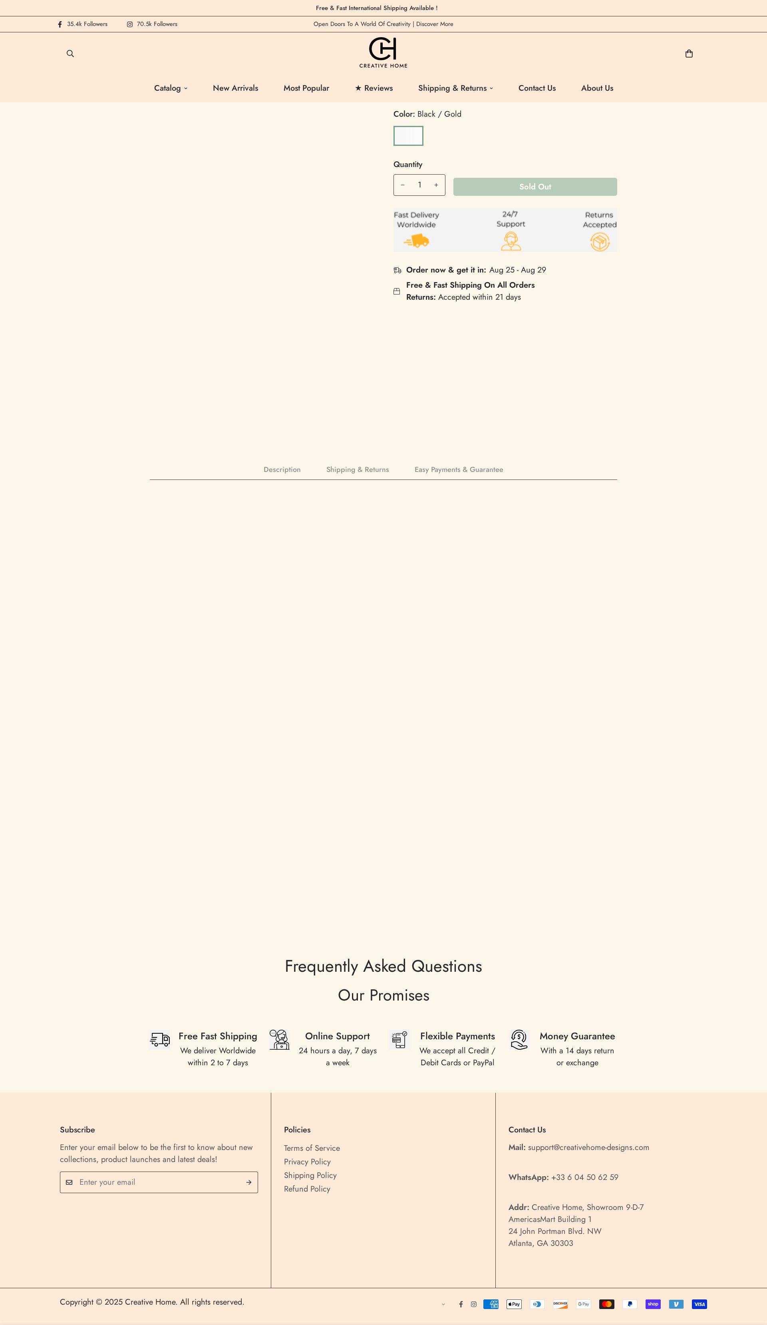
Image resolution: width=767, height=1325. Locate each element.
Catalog (167, 88)
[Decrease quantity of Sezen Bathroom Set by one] (402, 185)
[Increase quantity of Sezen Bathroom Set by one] (436, 185)
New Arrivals (235, 88)
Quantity (407, 164)
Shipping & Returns (452, 88)
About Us (597, 88)
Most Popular (306, 88)
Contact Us (537, 88)
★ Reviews (374, 88)
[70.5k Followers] (473, 1304)
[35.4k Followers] (461, 1304)
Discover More (434, 24)
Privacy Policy (307, 1162)
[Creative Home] (384, 53)
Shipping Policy (310, 1175)
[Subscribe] (249, 1182)
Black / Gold (408, 136)
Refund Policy (307, 1189)
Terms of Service (312, 1148)
